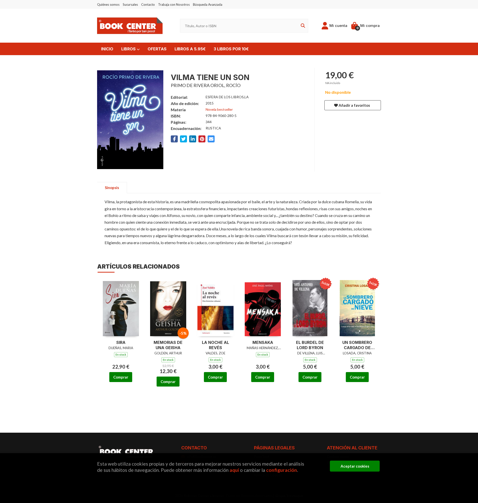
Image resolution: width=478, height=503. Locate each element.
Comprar (120, 377)
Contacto (148, 4)
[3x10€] (310, 307)
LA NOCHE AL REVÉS (215, 345)
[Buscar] (302, 26)
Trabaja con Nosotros (174, 4)
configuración (281, 470)
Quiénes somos (108, 4)
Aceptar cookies (355, 466)
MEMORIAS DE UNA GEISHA (168, 345)
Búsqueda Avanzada (207, 4)
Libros (129, 48)
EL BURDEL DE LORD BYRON (310, 345)
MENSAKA (262, 342)
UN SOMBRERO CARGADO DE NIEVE (357, 345)
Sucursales (130, 4)
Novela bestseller (219, 109)
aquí (234, 470)
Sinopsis (112, 187)
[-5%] (168, 307)
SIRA (120, 342)
